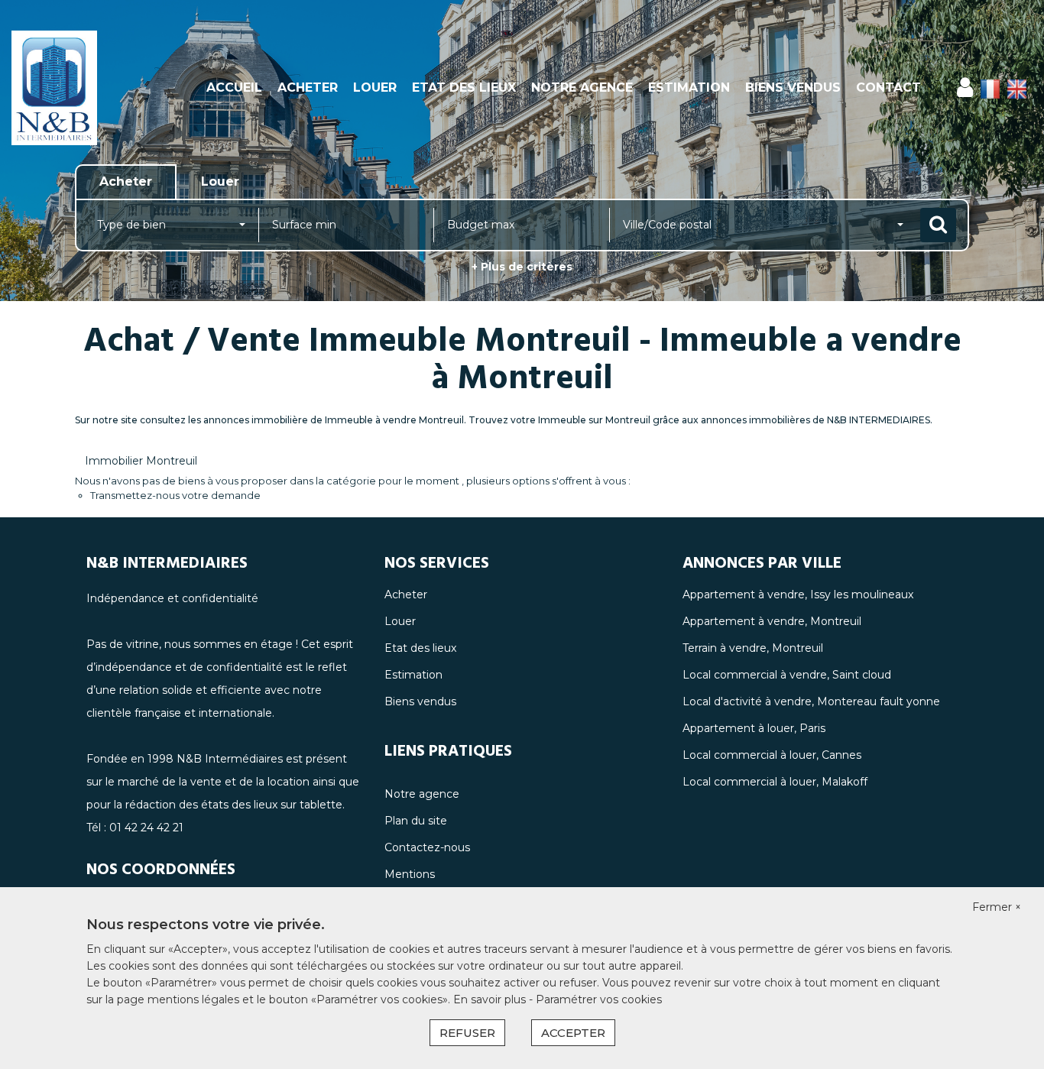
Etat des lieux (464, 87)
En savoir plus (491, 999)
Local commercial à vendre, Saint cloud (786, 675)
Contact (888, 87)
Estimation (689, 87)
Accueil (234, 87)
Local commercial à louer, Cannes (771, 755)
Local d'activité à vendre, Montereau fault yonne (811, 701)
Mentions (409, 874)
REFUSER (467, 1032)
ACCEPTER (573, 1032)
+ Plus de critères (522, 267)
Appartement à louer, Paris (753, 728)
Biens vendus (793, 87)
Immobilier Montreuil (141, 461)
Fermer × (996, 907)
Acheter (307, 87)
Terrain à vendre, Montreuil (752, 648)
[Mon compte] (965, 87)
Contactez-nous (427, 847)
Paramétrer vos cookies (599, 999)
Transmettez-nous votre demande (175, 495)
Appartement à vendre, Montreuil (771, 621)
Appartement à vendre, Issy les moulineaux (797, 594)
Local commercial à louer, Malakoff (774, 782)
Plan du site (415, 821)
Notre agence (582, 87)
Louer (375, 87)
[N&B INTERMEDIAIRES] (94, 88)
